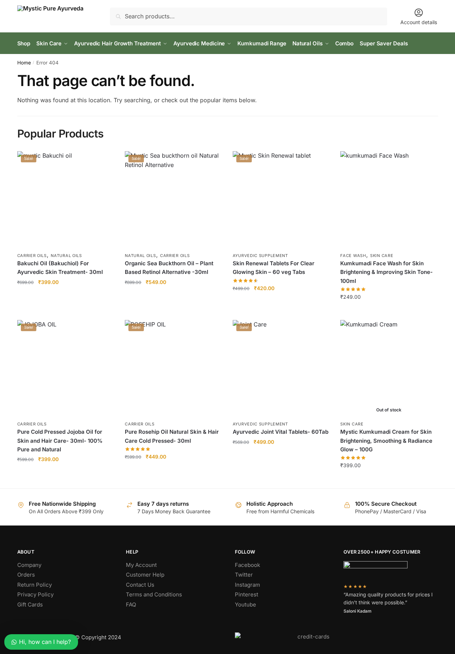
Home (24, 63)
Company (29, 564)
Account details (418, 22)
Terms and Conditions (154, 594)
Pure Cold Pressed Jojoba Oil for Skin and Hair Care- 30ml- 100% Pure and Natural (60, 440)
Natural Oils (66, 255)
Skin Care (381, 255)
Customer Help (145, 574)
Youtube (245, 604)
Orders (26, 574)
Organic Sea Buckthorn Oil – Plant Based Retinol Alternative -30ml (169, 267)
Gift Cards (30, 604)
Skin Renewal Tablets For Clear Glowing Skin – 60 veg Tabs (273, 267)
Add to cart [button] (65, 311)
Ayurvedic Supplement (260, 255)
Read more (389, 480)
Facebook (247, 564)
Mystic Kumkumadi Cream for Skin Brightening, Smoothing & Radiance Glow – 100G (386, 440)
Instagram (247, 584)
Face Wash (353, 255)
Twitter (244, 574)
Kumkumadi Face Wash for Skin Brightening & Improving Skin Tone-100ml (386, 272)
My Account (141, 564)
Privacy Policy (35, 594)
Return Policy (34, 584)
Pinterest (246, 594)
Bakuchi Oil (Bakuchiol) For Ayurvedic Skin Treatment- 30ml (60, 267)
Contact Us (140, 584)
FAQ (131, 604)
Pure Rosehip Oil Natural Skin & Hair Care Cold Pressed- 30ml (172, 436)
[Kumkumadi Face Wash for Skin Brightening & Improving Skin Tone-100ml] (388, 199)
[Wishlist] (103, 162)
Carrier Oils (32, 255)
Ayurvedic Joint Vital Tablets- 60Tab (280, 431)
